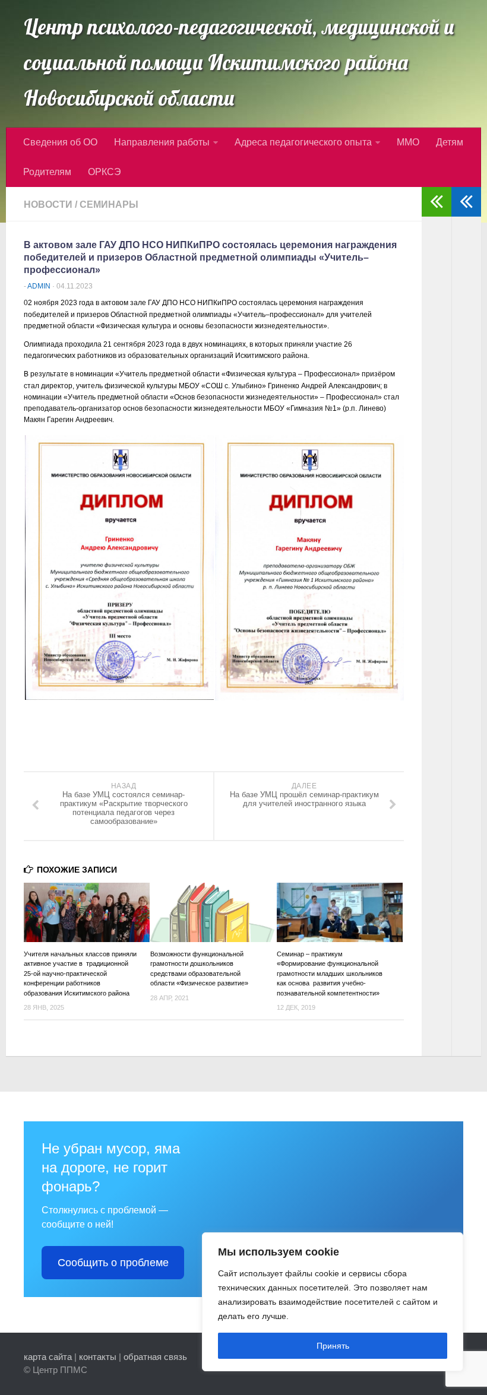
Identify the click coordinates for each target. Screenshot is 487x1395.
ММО (408, 142)
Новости (48, 204)
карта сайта (48, 1357)
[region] (332, 1301)
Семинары (109, 204)
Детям (449, 142)
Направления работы (162, 142)
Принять (333, 1345)
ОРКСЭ (104, 172)
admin (38, 286)
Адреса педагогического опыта (303, 142)
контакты (97, 1357)
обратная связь (155, 1357)
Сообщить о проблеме (113, 1263)
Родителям (47, 172)
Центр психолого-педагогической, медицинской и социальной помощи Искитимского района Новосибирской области (239, 62)
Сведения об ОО (60, 142)
